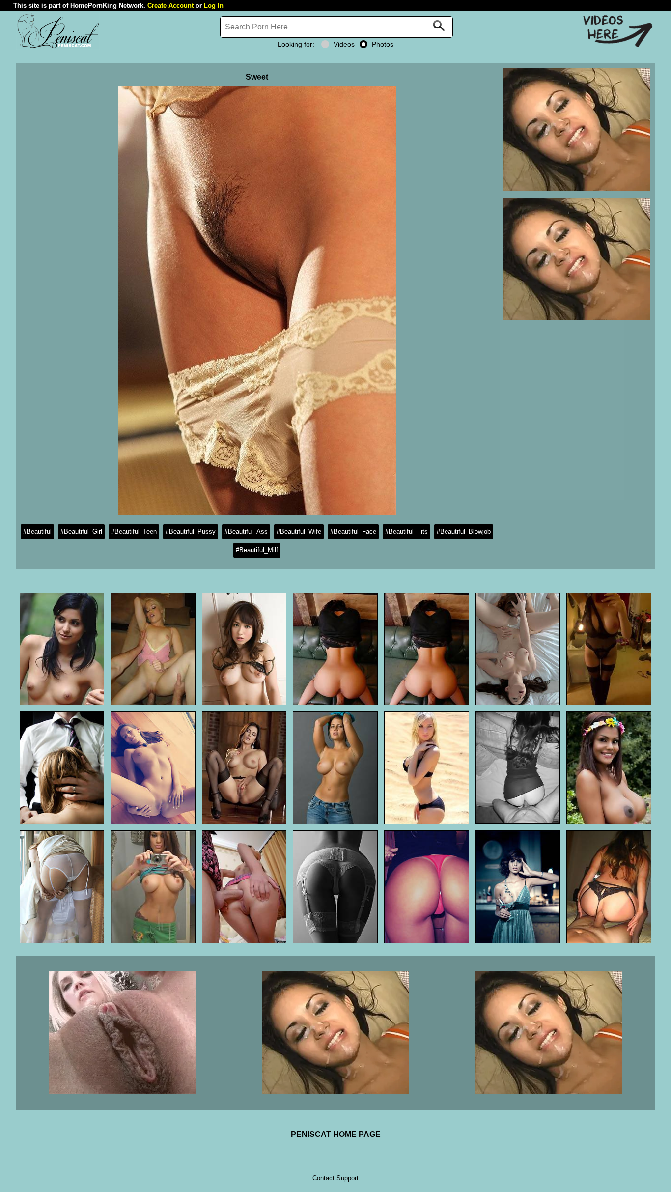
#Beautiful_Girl (81, 531)
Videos (344, 44)
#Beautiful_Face (353, 531)
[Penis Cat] (58, 47)
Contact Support (335, 1178)
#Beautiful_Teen (134, 531)
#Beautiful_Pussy (191, 531)
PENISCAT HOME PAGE (336, 1134)
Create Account (170, 5)
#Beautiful (37, 531)
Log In (214, 5)
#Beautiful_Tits (406, 531)
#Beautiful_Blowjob (464, 531)
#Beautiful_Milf (257, 550)
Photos (382, 44)
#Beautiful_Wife (299, 531)
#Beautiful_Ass (246, 531)
